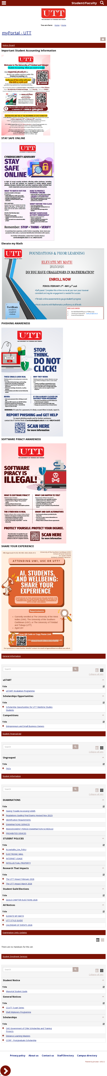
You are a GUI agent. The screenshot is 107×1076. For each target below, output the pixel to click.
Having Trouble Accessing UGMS (20, 811)
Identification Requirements (18, 820)
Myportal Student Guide (16, 991)
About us (33, 1055)
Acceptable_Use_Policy (16, 849)
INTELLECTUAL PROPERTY (18, 863)
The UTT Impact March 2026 (19, 883)
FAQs (8, 768)
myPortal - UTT (16, 33)
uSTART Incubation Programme (20, 691)
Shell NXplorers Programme (18, 1012)
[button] (75, 669)
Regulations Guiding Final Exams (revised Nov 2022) (29, 815)
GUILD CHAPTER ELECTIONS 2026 (21, 899)
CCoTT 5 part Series (15, 1007)
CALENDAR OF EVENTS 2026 (19, 925)
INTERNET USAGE (14, 858)
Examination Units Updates (15, 932)
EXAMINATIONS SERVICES (18, 824)
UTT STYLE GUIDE (14, 920)
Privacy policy (17, 1055)
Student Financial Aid (12, 733)
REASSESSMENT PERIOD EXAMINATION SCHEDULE (29, 829)
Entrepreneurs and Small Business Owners (25, 726)
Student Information (12, 776)
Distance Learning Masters (18, 1036)
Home (57, 25)
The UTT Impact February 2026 (20, 879)
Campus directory (87, 1055)
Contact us (48, 1055)
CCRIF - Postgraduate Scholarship (21, 1040)
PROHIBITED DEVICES (16, 833)
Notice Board (9, 45)
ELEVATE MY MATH (15, 916)
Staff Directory (65, 1055)
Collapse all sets (96, 674)
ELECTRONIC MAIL (14, 854)
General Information (12, 656)
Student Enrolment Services (15, 956)
